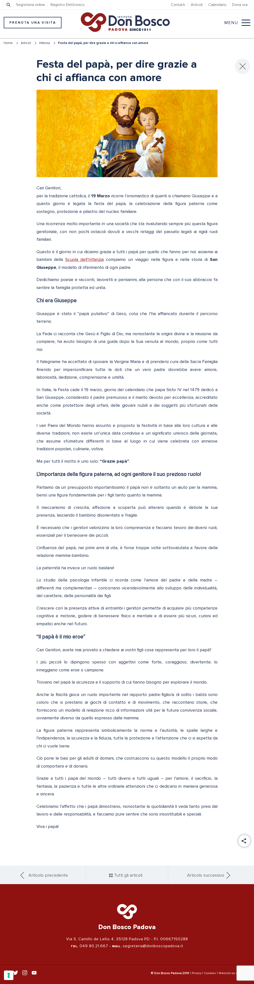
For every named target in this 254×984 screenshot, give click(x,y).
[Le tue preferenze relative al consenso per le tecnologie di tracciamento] (8, 975)
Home (8, 43)
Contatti (178, 4)
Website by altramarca (234, 973)
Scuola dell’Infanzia (84, 259)
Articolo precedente (48, 875)
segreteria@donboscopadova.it (153, 945)
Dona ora (240, 4)
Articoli (197, 4)
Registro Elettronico (68, 4)
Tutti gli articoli (127, 875)
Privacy (196, 973)
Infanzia (44, 43)
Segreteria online (30, 4)
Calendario (217, 4)
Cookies (210, 973)
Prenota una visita (32, 23)
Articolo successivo (205, 875)
